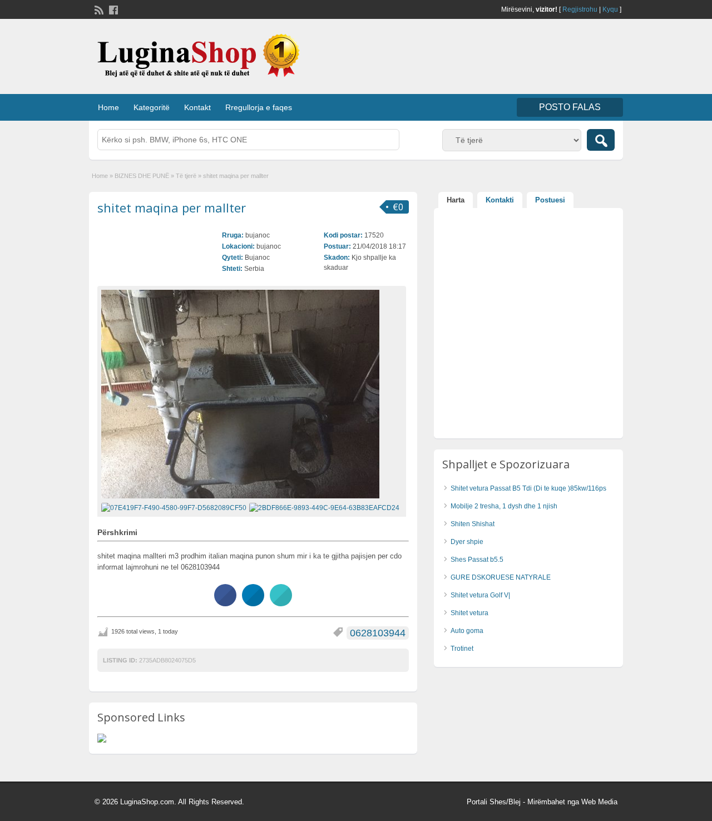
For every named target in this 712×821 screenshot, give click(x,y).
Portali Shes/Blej (494, 802)
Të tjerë (186, 175)
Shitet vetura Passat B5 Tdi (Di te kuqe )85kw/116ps (528, 488)
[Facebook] (112, 8)
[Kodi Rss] (97, 8)
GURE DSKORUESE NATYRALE (501, 577)
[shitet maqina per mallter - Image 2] (325, 507)
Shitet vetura (469, 613)
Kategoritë (152, 107)
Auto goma (467, 631)
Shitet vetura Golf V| (480, 595)
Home (108, 107)
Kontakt (197, 107)
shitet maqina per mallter (171, 207)
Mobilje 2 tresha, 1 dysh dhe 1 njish (504, 506)
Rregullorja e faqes (258, 107)
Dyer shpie (467, 542)
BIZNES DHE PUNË (142, 175)
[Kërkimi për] (601, 140)
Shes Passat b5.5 (477, 559)
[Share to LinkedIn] (253, 603)
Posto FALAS (570, 107)
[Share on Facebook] (225, 603)
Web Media (599, 802)
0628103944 (378, 633)
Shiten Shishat (473, 524)
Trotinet (462, 648)
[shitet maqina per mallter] (251, 394)
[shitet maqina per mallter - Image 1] (175, 507)
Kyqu (610, 9)
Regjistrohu (579, 9)
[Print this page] (281, 603)
